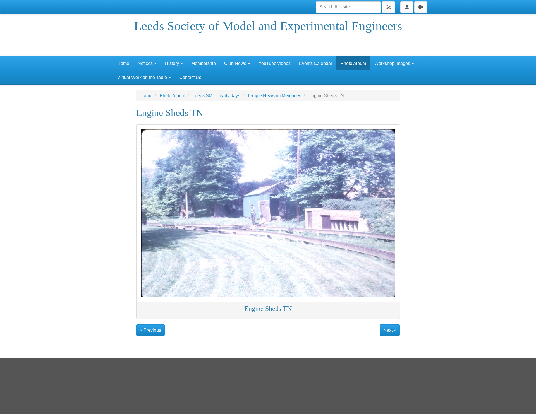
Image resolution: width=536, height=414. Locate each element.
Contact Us (190, 77)
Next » (389, 330)
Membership (203, 63)
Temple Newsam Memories (274, 95)
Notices (146, 63)
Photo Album (353, 63)
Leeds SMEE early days (216, 95)
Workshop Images (392, 63)
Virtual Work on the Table (142, 77)
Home (123, 63)
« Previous (150, 330)
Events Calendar (315, 63)
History (172, 63)
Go (388, 7)
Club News (235, 63)
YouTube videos (275, 63)
